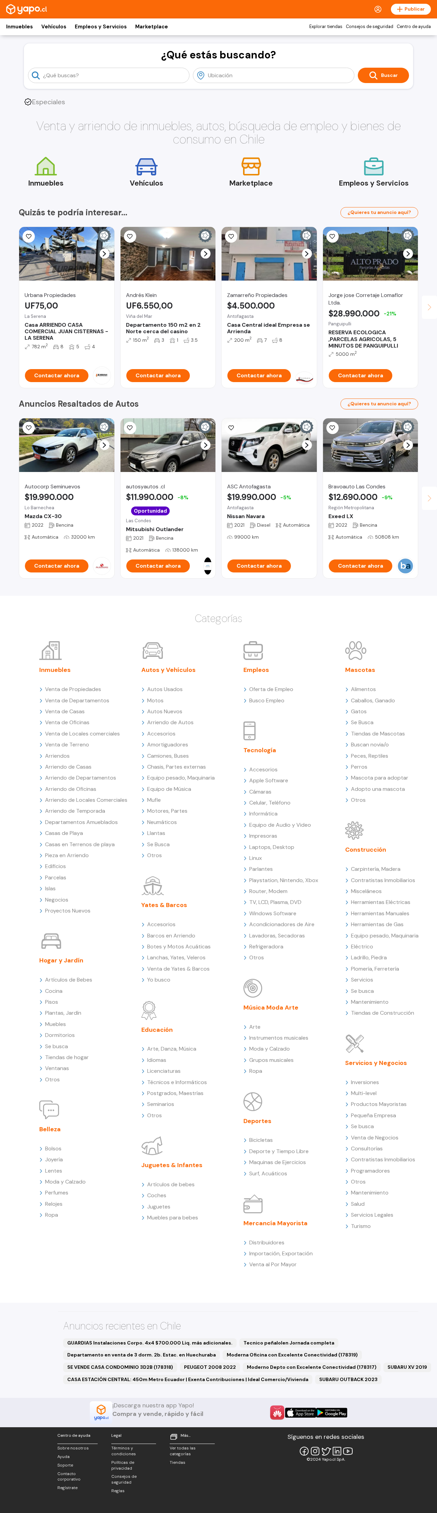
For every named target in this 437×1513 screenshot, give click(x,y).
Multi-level (364, 1093)
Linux (255, 858)
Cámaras (260, 791)
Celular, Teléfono (270, 802)
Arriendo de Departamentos (80, 777)
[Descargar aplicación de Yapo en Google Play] (331, 1413)
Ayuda (63, 1456)
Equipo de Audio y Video (280, 824)
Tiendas (177, 1462)
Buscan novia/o (370, 744)
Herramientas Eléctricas (380, 902)
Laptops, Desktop (271, 847)
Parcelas (55, 877)
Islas (50, 888)
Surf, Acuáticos (268, 1173)
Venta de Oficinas (67, 722)
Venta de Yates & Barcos (178, 968)
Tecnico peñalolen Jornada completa (288, 1343)
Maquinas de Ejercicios (277, 1162)
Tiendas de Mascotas (378, 733)
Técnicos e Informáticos (177, 1082)
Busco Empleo (266, 700)
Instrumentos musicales (278, 1037)
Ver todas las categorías (183, 1451)
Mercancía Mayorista (275, 1223)
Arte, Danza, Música (171, 1048)
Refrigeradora (266, 946)
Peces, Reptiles (369, 755)
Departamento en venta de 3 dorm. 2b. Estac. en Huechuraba (141, 1355)
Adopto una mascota (378, 789)
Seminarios (160, 1104)
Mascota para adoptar (379, 777)
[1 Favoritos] (29, 236)
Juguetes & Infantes (171, 1165)
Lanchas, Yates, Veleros (176, 957)
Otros (52, 1079)
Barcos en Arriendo (171, 935)
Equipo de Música (169, 789)
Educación (157, 1030)
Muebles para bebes (172, 1217)
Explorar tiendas (325, 26)
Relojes (53, 1203)
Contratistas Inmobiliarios (383, 880)
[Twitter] (326, 1451)
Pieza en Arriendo (67, 855)
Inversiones (365, 1082)
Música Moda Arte (270, 1007)
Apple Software (268, 780)
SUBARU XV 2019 (407, 1367)
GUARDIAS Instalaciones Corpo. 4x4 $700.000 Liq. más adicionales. (149, 1343)
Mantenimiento (370, 1001)
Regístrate (67, 1487)
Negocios (56, 899)
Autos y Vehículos (168, 670)
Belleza (50, 1129)
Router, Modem (268, 891)
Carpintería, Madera (375, 869)
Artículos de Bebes (68, 979)
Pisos (51, 1001)
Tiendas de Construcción (382, 1012)
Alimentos (363, 689)
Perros (359, 766)
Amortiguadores (167, 744)
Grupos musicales (271, 1060)
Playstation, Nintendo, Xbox (283, 880)
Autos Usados (165, 689)
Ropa (51, 1214)
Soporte (65, 1465)
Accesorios (161, 733)
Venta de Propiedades (73, 689)
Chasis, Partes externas (176, 766)
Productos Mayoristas (379, 1104)
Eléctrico (362, 946)
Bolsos (53, 1148)
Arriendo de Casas (68, 766)
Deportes (257, 1121)
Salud (358, 1203)
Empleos (256, 670)
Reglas (118, 1491)
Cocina (53, 991)
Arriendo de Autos (170, 722)
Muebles (55, 1024)
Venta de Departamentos (77, 700)
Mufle (154, 799)
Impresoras (263, 835)
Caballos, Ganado (373, 700)
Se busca (56, 1046)
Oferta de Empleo (271, 689)
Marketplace (151, 26)
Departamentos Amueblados (81, 822)
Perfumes (56, 1192)
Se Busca (158, 844)
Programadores (370, 1170)
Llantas (156, 833)
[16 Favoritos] (332, 236)
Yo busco (158, 979)
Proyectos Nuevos (67, 910)
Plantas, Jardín (63, 1012)
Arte (254, 1026)
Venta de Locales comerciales (82, 733)
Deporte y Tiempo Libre (279, 1151)
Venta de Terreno (67, 744)
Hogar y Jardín (61, 960)
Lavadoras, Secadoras (277, 935)
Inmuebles (19, 26)
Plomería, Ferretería (375, 968)
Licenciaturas (164, 1071)
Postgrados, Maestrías (175, 1093)
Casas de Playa (64, 833)
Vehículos (53, 26)
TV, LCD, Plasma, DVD (275, 902)
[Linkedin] (337, 1451)
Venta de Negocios (374, 1137)
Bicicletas (261, 1140)
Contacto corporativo (69, 1476)
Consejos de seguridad (369, 26)
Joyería (54, 1159)
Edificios (55, 866)
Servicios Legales (372, 1214)
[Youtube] (347, 1451)
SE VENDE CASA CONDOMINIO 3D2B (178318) (120, 1367)
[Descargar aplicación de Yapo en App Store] (300, 1413)
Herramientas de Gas (377, 924)
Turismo (361, 1226)
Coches (156, 1195)
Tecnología (259, 750)
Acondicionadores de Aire (281, 924)
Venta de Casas (65, 711)
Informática (263, 813)
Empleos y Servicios (101, 26)
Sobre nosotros (73, 1448)
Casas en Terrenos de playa (80, 844)
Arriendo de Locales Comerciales (86, 799)
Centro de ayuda (414, 26)
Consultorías (367, 1148)
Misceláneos (366, 891)
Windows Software (272, 913)
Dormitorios (60, 1035)
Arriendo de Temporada (75, 810)
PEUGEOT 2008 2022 (210, 1367)
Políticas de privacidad (122, 1465)
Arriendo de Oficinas (70, 789)
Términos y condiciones (123, 1451)
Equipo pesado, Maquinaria (181, 777)
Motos (155, 700)
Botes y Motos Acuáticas (179, 946)
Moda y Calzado (65, 1181)
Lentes (53, 1170)
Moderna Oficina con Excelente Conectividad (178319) (292, 1355)
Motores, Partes (167, 810)
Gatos (359, 711)
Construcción (365, 850)
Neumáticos (162, 822)
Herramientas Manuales (380, 913)
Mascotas (360, 670)
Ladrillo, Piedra (369, 957)
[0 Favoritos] (130, 236)
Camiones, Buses (168, 755)
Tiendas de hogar (67, 1057)
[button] (104, 254)
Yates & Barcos (164, 905)
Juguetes (158, 1206)
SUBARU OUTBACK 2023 (348, 1379)
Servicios (362, 979)
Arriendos (57, 755)
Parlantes (261, 869)
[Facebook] (304, 1451)
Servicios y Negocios (376, 1063)
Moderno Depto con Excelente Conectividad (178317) (312, 1367)
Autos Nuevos (164, 711)
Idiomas (156, 1060)
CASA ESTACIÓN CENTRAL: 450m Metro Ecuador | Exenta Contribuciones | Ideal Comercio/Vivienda (187, 1379)
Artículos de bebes (171, 1184)
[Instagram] (315, 1451)
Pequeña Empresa (373, 1115)
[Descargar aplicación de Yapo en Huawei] (277, 1412)
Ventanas (57, 1068)
